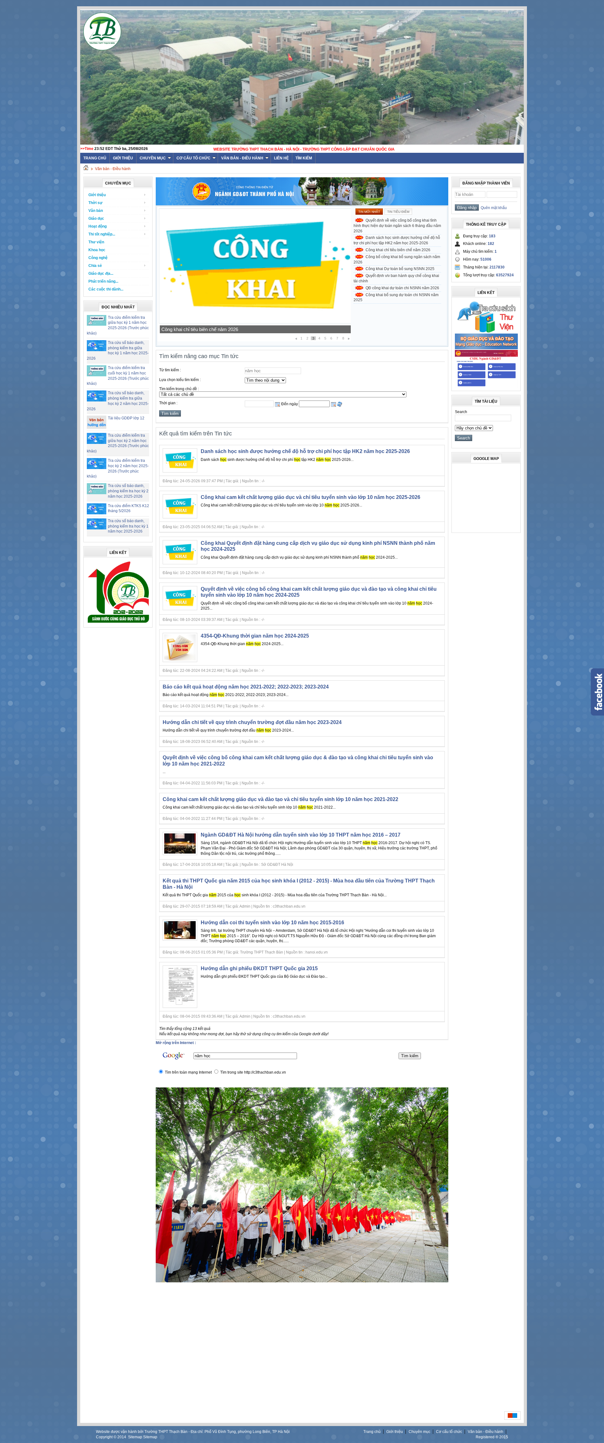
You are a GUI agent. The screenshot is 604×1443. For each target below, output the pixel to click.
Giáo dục (96, 218)
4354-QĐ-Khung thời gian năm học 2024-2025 (255, 636)
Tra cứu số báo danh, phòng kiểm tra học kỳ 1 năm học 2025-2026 (128, 526)
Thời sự (95, 203)
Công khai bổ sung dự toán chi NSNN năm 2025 (396, 297)
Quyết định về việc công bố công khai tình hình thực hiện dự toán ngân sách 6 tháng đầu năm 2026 (397, 225)
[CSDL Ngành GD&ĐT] (486, 386)
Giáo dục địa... (100, 273)
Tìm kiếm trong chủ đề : (179, 389)
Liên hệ (281, 158)
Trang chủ (372, 1431)
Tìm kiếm (303, 158)
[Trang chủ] (85, 169)
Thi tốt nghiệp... (101, 234)
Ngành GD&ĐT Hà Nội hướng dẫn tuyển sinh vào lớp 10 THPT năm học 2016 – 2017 (300, 835)
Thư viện (96, 242)
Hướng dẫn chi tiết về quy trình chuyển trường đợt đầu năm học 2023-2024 (252, 722)
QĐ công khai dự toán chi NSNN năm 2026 (402, 288)
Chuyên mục (153, 158)
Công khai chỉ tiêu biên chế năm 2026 (398, 250)
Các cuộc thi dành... (105, 289)
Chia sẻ (95, 265)
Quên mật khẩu (493, 208)
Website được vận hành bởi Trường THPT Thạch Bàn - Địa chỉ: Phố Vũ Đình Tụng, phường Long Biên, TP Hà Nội (193, 1431)
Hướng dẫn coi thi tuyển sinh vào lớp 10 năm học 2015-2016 (272, 922)
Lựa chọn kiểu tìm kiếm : (180, 380)
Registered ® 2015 (492, 1437)
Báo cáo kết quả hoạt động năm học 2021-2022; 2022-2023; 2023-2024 (246, 686)
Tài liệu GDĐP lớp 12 (126, 418)
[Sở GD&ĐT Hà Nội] (302, 204)
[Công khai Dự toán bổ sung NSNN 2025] (255, 322)
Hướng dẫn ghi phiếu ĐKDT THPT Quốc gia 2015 (259, 968)
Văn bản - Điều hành (242, 158)
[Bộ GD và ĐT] (486, 348)
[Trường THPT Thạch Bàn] (118, 623)
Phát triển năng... (103, 281)
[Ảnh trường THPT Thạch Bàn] (302, 1281)
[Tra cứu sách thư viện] (486, 331)
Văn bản (95, 210)
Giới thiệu (123, 158)
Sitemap (135, 1437)
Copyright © (106, 1437)
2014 (121, 1437)
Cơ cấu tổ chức (193, 158)
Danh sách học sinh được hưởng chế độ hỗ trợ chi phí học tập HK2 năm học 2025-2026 (397, 240)
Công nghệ (98, 258)
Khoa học (96, 250)
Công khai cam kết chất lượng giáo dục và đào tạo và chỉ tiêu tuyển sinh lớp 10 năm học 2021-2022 (280, 799)
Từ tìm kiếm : (170, 370)
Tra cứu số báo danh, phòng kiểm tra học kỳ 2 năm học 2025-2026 (128, 491)
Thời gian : (168, 403)
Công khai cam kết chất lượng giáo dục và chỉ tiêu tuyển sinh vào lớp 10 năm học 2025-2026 (310, 497)
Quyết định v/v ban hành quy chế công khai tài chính (396, 278)
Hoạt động (97, 226)
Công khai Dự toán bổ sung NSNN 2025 (202, 329)
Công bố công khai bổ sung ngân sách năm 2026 (397, 259)
